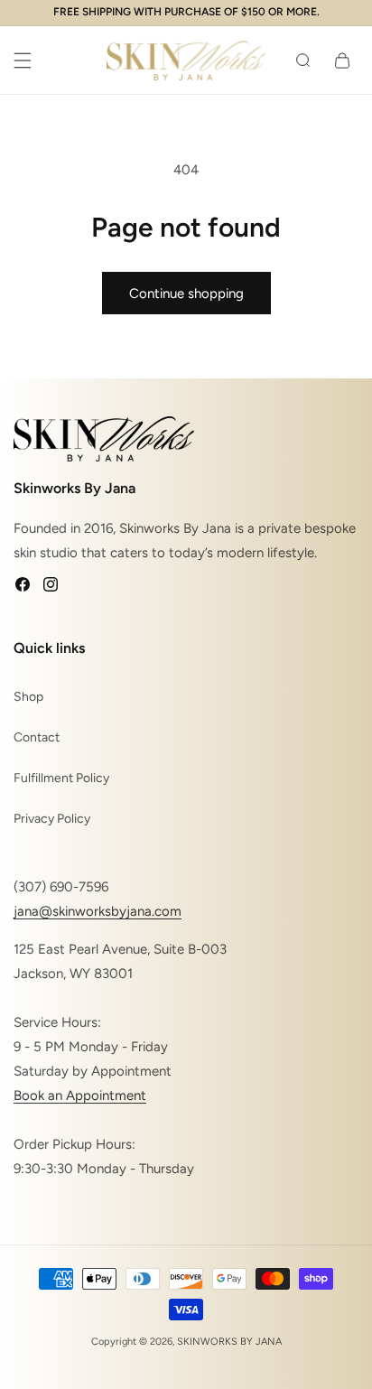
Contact (37, 737)
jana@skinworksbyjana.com (97, 911)
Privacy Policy (52, 818)
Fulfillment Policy (61, 778)
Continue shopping (186, 293)
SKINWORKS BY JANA (229, 1341)
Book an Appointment (80, 1095)
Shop (28, 696)
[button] (22, 60)
